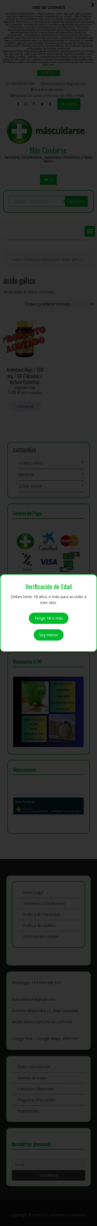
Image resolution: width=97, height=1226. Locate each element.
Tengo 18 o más (48, 618)
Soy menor (48, 634)
